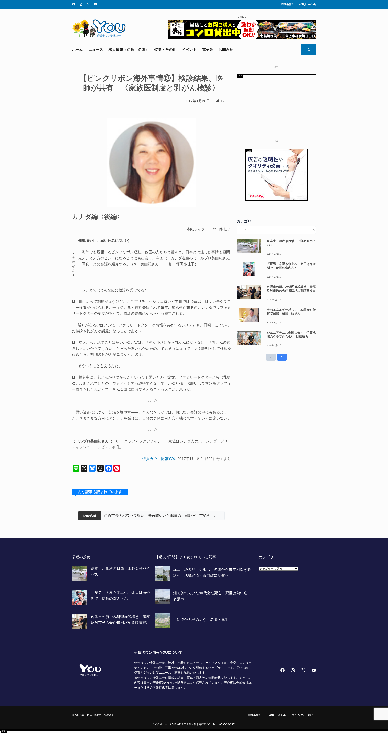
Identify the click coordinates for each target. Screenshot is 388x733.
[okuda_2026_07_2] (242, 37)
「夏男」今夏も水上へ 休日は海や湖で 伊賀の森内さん (291, 265)
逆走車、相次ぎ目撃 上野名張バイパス (291, 243)
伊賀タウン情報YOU (159, 459)
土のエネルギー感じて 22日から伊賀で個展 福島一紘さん (291, 311)
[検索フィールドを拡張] (308, 49)
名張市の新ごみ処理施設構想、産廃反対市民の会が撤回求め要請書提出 (291, 288)
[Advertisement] (276, 103)
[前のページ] (271, 357)
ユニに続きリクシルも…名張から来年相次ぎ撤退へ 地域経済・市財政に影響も (162, 516)
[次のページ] (282, 357)
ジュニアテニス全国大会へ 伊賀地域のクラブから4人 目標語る (291, 334)
